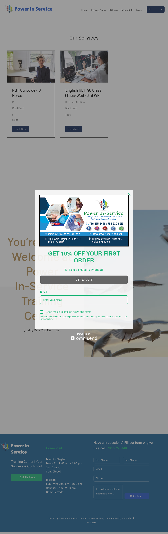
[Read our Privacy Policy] (126, 317)
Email (43, 291)
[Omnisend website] (84, 336)
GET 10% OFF (84, 279)
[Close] (129, 194)
